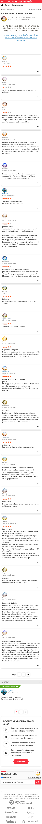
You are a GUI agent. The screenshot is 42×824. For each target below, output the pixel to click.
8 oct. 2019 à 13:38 (8, 109)
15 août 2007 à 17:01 (9, 638)
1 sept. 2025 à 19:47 (22, 20)
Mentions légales (8, 798)
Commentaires (17, 5)
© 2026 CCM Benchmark (31, 798)
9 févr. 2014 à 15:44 (8, 195)
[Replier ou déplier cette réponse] (40, 682)
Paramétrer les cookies (25, 796)
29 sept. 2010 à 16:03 (9, 408)
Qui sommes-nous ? (10, 794)
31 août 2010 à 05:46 (9, 439)
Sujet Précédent (9, 9)
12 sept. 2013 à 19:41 (9, 221)
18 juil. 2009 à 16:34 (8, 575)
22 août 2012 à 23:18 (9, 263)
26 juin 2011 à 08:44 (8, 374)
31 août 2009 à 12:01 (9, 496)
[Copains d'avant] (11, 817)
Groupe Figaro (19, 798)
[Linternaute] (11, 812)
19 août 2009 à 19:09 (9, 523)
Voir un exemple (34, 778)
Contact (20, 794)
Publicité (26, 794)
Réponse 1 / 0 (6, 682)
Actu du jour (7, 778)
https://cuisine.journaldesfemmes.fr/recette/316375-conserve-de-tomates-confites (21, 37)
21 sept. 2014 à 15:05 (9, 171)
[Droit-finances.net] (31, 812)
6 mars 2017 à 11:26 (8, 139)
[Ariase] (11, 821)
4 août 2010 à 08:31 (8, 464)
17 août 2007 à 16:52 (9, 600)
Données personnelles (10, 796)
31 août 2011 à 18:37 (9, 321)
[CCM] (11, 808)
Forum (7, 5)
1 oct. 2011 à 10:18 (8, 293)
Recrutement (34, 794)
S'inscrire (21, 761)
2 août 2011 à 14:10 (8, 344)
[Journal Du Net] (31, 808)
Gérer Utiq (36, 796)
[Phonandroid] (31, 821)
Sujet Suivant (34, 9)
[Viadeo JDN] (31, 817)
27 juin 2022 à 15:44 (8, 84)
